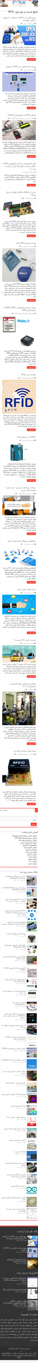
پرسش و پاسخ (25, 1348)
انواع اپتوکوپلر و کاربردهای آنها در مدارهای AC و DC (15, 980)
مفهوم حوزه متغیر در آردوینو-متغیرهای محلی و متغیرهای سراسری (14, 923)
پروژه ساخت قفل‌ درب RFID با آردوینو (21, 66)
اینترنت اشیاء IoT (29, 544)
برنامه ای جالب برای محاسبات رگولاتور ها (16, 1210)
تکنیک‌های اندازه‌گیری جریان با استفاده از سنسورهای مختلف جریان (14, 1279)
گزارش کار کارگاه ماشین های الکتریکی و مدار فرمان (16, 1175)
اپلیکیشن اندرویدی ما (11, 1337)
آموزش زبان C (32, 856)
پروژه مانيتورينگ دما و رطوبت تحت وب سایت (14, 992)
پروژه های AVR (29, 198)
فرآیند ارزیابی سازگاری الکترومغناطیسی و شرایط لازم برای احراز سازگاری (15, 1302)
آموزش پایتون (32, 859)
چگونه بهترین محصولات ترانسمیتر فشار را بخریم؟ (14, 957)
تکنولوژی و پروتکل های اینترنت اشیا (22, 541)
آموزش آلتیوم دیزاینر (30, 847)
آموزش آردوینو (32, 854)
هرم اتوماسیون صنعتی (18, 1105)
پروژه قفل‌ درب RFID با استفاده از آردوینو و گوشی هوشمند (19, 19)
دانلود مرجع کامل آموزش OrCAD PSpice (15, 969)
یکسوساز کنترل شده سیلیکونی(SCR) (19, 1003)
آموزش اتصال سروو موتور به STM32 (14, 1048)
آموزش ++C (33, 861)
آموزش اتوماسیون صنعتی (28, 842)
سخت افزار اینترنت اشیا (26, 589)
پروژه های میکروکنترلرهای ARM (24, 313)
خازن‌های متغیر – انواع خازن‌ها (16, 1082)
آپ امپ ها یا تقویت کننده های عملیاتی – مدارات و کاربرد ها (15, 900)
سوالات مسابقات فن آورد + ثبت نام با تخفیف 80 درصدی (21, 489)
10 (11, 313)
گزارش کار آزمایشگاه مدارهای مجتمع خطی (14, 1198)
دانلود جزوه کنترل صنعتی (17, 1140)
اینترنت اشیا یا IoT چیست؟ (25, 640)
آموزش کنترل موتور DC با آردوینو (15, 1128)
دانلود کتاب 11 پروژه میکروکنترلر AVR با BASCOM (15, 946)
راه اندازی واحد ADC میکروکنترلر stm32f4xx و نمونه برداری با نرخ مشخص (14, 1016)
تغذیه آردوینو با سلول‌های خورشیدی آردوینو (16, 1260)
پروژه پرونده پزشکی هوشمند (25, 751)
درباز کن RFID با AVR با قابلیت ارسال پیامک (21, 194)
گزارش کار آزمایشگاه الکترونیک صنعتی (15, 1164)
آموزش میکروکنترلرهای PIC (28, 840)
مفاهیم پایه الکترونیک (28, 378)
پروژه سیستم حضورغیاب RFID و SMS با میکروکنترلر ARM (20, 309)
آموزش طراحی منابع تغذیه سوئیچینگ (24, 835)
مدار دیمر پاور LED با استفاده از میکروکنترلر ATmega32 (15, 877)
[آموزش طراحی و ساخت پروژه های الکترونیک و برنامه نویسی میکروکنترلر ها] (19, 3)
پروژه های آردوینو (29, 23)
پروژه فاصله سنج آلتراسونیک (16, 933)
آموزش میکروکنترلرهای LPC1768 (26, 838)
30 (21, 198)
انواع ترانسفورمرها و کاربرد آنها (14, 1289)
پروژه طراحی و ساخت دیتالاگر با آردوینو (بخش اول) (15, 1038)
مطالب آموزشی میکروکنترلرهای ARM (22, 118)
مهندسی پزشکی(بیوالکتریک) (25, 754)
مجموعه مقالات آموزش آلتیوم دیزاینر (14, 1094)
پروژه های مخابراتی (28, 246)
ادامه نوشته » (31, 59)
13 (20, 70)
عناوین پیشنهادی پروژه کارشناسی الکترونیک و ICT (23, 685)
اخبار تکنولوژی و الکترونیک (26, 493)
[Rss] (21, 1351)
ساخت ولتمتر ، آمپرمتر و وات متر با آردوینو (14, 1072)
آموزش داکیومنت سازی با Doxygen (14, 1060)
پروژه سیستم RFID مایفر (26, 243)
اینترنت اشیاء (32, 863)
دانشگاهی (31, 689)
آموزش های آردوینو (28, 440)
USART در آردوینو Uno (26, 437)
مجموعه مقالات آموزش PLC (16, 1117)
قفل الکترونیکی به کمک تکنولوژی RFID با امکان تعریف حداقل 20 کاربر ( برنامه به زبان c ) (19, 166)
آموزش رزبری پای (31, 852)
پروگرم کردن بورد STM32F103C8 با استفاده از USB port (14, 888)
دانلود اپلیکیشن (13, 1348)
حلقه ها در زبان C (20, 1151)
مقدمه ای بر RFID (28, 375)
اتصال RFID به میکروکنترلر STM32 (22, 115)
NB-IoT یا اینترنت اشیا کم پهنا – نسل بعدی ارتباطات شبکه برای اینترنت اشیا (15, 912)
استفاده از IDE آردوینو (18, 1186)
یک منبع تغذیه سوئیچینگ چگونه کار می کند (14, 1026)
